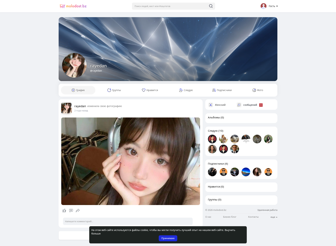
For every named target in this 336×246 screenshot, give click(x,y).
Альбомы (214, 117)
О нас (208, 217)
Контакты (253, 217)
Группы (212, 199)
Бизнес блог (229, 217)
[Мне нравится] (71, 211)
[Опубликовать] (78, 211)
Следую (213, 130)
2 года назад (81, 110)
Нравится (214, 186)
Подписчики (216, 163)
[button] (173, 6)
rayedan (98, 66)
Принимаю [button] (168, 238)
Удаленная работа (267, 210)
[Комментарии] (71, 211)
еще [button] (273, 217)
